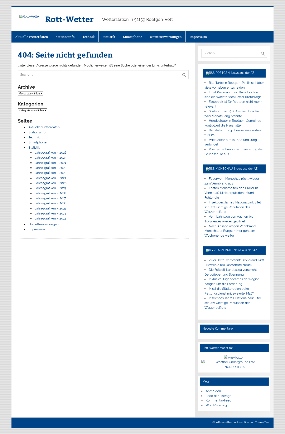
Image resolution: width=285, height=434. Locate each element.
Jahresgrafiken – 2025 (50, 157)
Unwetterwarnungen (166, 37)
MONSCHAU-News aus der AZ (236, 168)
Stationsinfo (65, 37)
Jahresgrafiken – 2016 (50, 203)
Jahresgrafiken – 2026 (51, 152)
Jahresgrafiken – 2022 (50, 173)
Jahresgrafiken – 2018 (50, 193)
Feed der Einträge (218, 396)
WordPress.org (216, 405)
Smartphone (132, 37)
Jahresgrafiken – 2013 (50, 218)
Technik (89, 37)
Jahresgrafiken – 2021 (50, 178)
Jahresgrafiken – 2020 (51, 183)
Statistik (108, 37)
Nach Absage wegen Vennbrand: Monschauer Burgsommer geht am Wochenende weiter (230, 231)
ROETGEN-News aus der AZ (235, 72)
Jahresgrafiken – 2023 (50, 168)
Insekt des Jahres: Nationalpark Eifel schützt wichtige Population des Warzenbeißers (232, 207)
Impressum (198, 37)
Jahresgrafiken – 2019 (50, 188)
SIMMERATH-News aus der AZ (236, 250)
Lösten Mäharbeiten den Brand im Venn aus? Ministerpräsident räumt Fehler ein (231, 192)
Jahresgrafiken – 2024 (50, 163)
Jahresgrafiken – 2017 (50, 198)
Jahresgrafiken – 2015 (50, 208)
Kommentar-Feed (218, 400)
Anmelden (213, 391)
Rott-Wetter (69, 19)
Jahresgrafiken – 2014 (50, 213)
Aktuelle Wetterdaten (31, 37)
